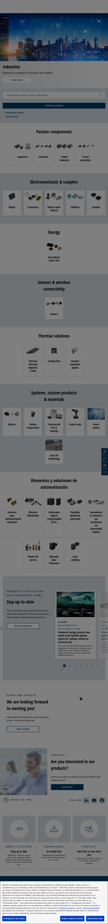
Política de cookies (66, 908)
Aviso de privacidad (91, 908)
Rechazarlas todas (95, 919)
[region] (54, 902)
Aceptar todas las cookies (72, 919)
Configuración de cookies (14, 919)
